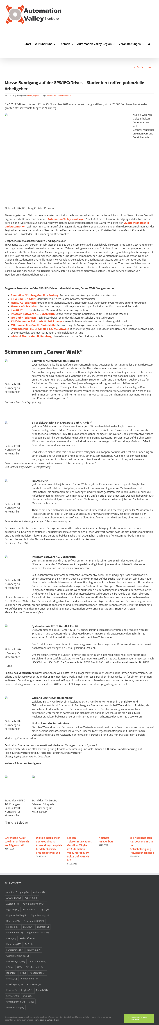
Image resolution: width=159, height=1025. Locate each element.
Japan (11, 972)
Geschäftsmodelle (17, 955)
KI (23, 972)
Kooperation (37, 972)
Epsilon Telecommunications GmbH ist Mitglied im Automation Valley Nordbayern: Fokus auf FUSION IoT (79, 849)
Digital (44, 909)
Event (11, 938)
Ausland (12, 903)
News (29, 95)
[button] (149, 43)
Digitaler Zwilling (16, 915)
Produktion (34, 984)
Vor (150, 67)
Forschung (13, 944)
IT (19, 967)
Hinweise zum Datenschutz (46, 1019)
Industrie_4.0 (15, 961)
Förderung (33, 949)
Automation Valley (34, 903)
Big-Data (12, 909)
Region (36, 95)
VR (31, 1001)
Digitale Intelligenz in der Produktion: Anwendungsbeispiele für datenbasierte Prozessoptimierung (49, 845)
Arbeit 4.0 (31, 897)
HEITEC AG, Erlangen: (24, 302)
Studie (28, 995)
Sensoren (12, 995)
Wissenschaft (15, 1007)
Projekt (11, 990)
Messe (11, 978)
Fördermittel (14, 949)
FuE (28, 944)
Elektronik (12, 926)
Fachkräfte (51, 95)
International (37, 961)
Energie (43, 926)
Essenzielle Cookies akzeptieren (137, 1018)
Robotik (42, 990)
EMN (28, 926)
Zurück (141, 67)
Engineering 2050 (38, 932)
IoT (9, 967)
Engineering (14, 932)
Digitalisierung (39, 915)
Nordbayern (14, 984)
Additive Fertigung (17, 892)
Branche (29, 909)
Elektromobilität (34, 921)
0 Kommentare (65, 95)
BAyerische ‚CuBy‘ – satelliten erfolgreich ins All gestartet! (17, 841)
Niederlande (29, 978)
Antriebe (39, 892)
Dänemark (13, 921)
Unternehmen (15, 1001)
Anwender (13, 897)
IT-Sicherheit (34, 967)
